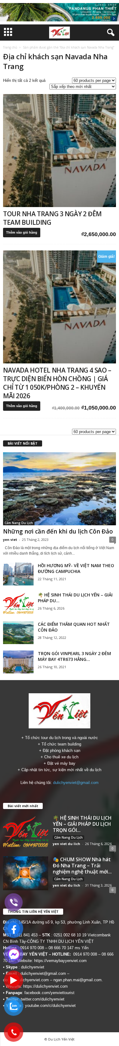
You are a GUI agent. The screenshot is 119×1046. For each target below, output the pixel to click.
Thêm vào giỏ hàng (21, 232)
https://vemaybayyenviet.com (60, 960)
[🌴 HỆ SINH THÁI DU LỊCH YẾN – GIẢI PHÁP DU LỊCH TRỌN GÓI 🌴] (18, 603)
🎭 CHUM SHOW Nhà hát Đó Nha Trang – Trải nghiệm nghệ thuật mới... (82, 865)
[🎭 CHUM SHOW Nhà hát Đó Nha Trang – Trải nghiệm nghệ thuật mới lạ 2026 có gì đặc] (25, 873)
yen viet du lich (66, 843)
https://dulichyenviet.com (45, 986)
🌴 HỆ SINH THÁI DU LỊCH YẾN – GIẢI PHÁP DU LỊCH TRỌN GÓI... (82, 824)
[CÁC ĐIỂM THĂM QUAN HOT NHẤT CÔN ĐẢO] (18, 632)
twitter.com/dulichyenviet (42, 999)
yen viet (10, 539)
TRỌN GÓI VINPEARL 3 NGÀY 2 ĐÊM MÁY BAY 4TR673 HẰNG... (74, 656)
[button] (109, 32)
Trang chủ (10, 47)
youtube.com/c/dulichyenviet (50, 1005)
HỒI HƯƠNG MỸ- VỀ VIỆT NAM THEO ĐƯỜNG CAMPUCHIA (76, 568)
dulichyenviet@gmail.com (76, 782)
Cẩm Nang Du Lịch (19, 523)
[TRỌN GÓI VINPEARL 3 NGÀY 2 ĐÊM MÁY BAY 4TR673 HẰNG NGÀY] (18, 662)
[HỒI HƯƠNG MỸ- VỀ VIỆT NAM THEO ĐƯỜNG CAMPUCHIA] (18, 574)
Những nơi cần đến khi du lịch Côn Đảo (58, 531)
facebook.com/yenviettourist (49, 992)
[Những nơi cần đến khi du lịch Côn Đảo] (59, 488)
